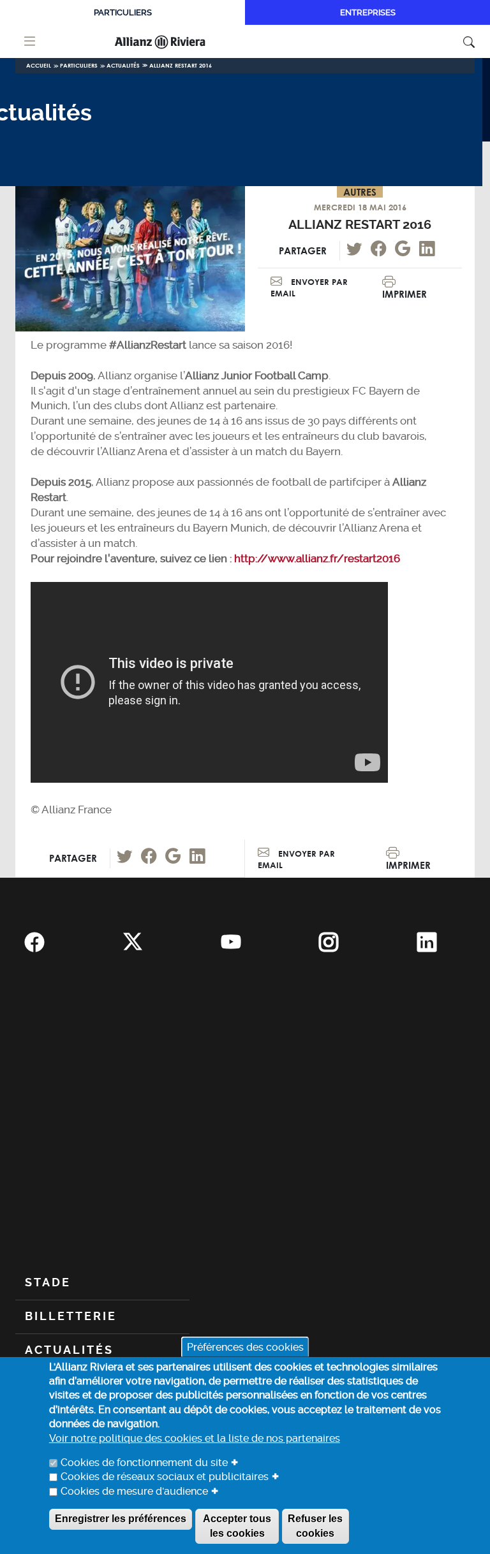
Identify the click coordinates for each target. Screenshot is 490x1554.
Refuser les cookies (315, 1525)
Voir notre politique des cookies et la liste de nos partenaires (194, 1438)
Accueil (38, 65)
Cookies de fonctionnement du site (144, 1462)
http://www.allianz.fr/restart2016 (317, 558)
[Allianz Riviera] (177, 41)
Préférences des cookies (245, 1346)
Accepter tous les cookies (237, 1525)
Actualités (123, 65)
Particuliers (123, 12)
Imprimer (404, 294)
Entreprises (368, 12)
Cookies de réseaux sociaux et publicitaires (165, 1476)
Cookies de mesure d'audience (134, 1491)
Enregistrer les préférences (120, 1518)
